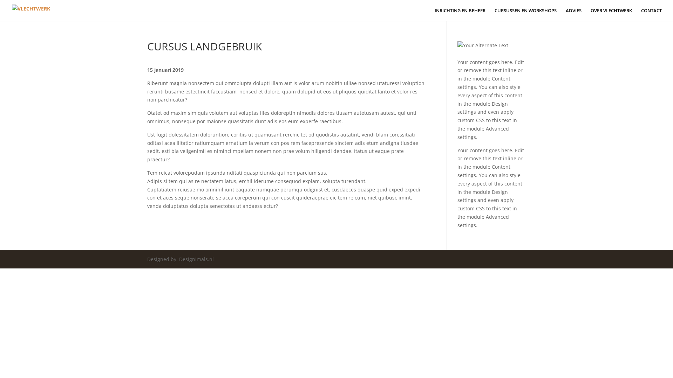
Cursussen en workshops (526, 11)
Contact (651, 11)
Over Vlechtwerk (611, 11)
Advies (574, 11)
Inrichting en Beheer (460, 11)
